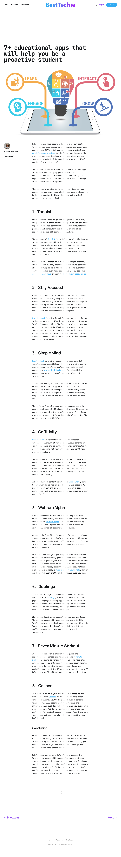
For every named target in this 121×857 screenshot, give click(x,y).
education (9, 156)
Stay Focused (38, 318)
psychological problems (43, 153)
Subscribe (111, 5)
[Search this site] (95, 4)
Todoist (51, 239)
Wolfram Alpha (52, 522)
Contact (69, 840)
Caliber (52, 697)
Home (6, 5)
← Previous (11, 817)
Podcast (14, 5)
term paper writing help (68, 570)
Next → (112, 817)
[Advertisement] (60, 23)
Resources (25, 5)
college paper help (41, 274)
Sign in (101, 5)
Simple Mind (38, 361)
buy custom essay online (75, 274)
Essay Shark (74, 482)
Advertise (59, 840)
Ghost (71, 844)
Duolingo (51, 597)
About (51, 840)
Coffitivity (38, 440)
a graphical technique (55, 370)
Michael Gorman (11, 151)
